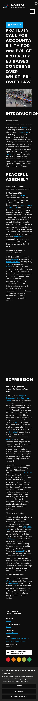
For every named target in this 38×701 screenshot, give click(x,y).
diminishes (13, 432)
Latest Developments (12, 633)
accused (12, 539)
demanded (18, 237)
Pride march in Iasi (13, 262)
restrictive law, (24, 638)
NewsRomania (13, 583)
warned (17, 422)
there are (24, 132)
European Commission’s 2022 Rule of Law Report (17, 398)
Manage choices (19, 697)
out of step (10, 439)
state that (9, 154)
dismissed (20, 551)
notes (25, 477)
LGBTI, (7, 638)
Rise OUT (9, 266)
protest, (15, 641)
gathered (21, 195)
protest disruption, (15, 638)
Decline (19, 691)
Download (16, 25)
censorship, (9, 641)
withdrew (9, 581)
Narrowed (8, 627)
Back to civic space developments (18, 652)
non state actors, (22, 641)
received (25, 127)
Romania (8, 621)
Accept (19, 686)
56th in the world (25, 472)
